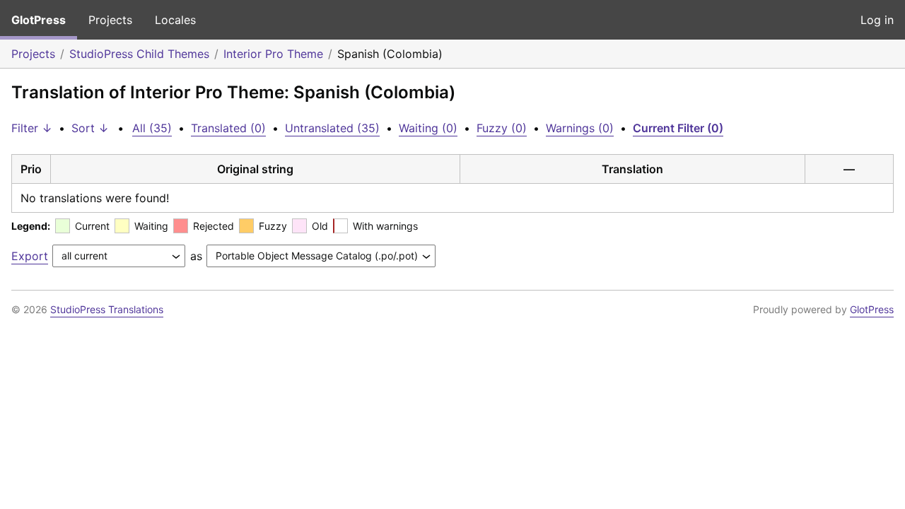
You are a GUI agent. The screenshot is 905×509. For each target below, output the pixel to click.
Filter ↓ (31, 128)
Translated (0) (228, 128)
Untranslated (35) (332, 128)
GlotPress (38, 20)
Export (29, 256)
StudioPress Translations (106, 309)
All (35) (152, 128)
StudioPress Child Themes (139, 54)
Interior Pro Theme (273, 54)
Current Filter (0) (678, 128)
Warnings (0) (580, 128)
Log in (877, 20)
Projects (110, 20)
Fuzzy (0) (502, 128)
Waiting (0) (428, 128)
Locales (175, 20)
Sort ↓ (90, 128)
